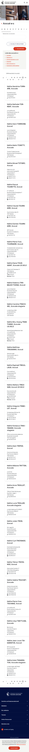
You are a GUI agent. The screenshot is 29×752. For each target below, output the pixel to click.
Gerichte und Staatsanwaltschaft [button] (10, 701)
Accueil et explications (17, 44)
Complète (8, 55)
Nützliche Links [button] (5, 724)
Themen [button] (3, 715)
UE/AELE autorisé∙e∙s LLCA (12, 59)
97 (18, 79)
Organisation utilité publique (12, 65)
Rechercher (20, 48)
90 (25, 77)
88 (20, 77)
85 (11, 77)
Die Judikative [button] (5, 710)
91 (7, 79)
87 (17, 77)
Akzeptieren (14, 748)
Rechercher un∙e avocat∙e (9, 33)
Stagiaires (8, 61)
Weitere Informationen (21, 744)
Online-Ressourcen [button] (6, 719)
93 (13, 79)
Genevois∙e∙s (9, 57)
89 (22, 77)
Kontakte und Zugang (9, 729)
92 (10, 79)
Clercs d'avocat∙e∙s (10, 63)
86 (14, 77)
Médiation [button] (4, 706)
